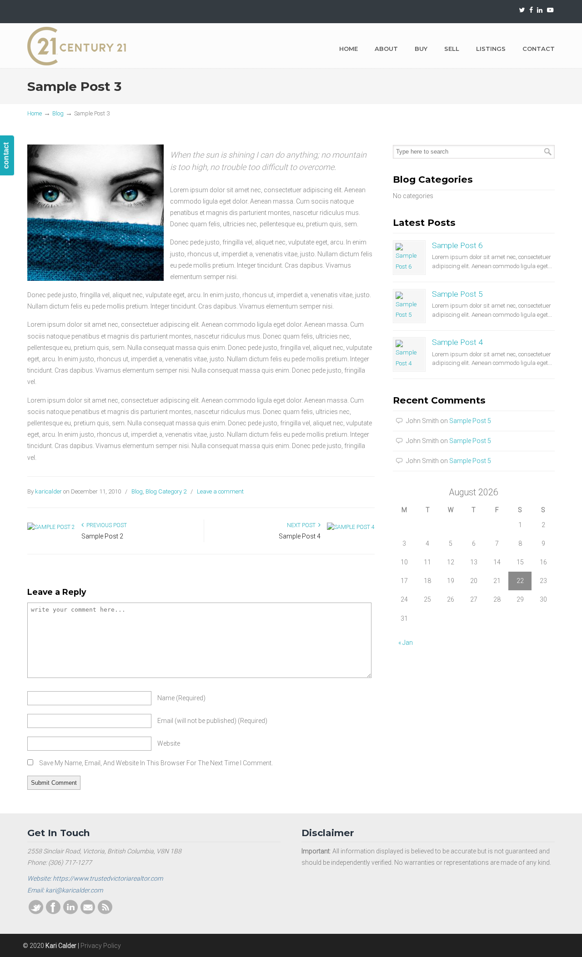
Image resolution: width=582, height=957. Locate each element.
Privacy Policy (100, 945)
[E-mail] (87, 912)
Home (34, 113)
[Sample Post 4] (351, 527)
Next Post (302, 525)
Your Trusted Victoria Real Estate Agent (77, 46)
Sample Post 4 (300, 536)
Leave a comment (220, 491)
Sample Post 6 (457, 245)
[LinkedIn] (540, 10)
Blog (58, 113)
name (181, 698)
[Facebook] (531, 10)
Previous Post (105, 525)
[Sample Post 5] (409, 306)
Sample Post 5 (457, 294)
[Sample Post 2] (51, 527)
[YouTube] (550, 10)
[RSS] (105, 912)
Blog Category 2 (166, 491)
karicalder (48, 491)
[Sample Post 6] (409, 257)
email (212, 720)
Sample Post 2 (102, 536)
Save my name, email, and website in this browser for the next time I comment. (156, 763)
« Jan (405, 642)
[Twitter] (521, 10)
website (168, 743)
